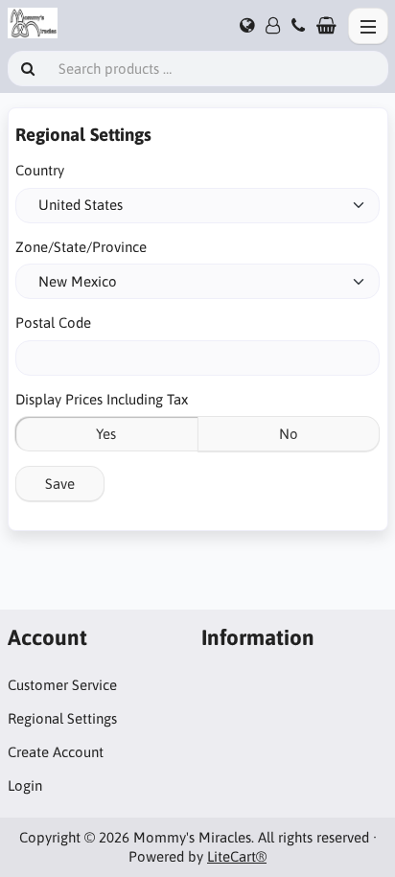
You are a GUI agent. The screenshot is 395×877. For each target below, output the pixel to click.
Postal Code (53, 322)
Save (60, 483)
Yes (106, 434)
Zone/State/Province (81, 247)
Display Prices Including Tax (101, 399)
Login (25, 785)
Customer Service (62, 685)
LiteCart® (237, 856)
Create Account (56, 752)
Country (39, 170)
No (288, 434)
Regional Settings (62, 718)
